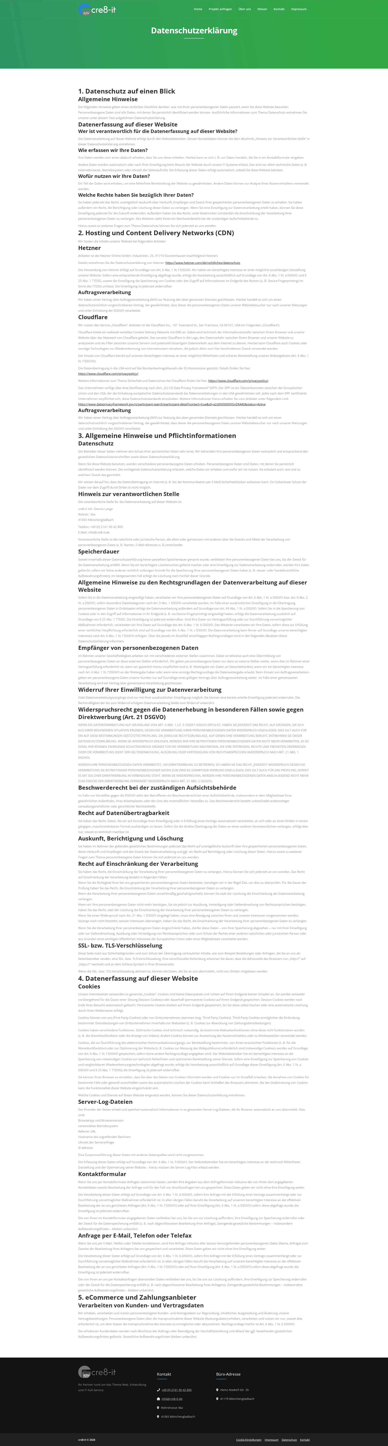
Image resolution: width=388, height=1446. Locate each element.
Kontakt (279, 9)
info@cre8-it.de (172, 1399)
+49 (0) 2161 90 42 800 (177, 1390)
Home (198, 9)
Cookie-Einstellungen (248, 1440)
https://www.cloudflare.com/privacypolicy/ (108, 374)
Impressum (299, 9)
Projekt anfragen (220, 9)
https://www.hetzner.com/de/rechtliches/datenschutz (203, 263)
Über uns (244, 9)
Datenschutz (289, 1440)
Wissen (262, 9)
